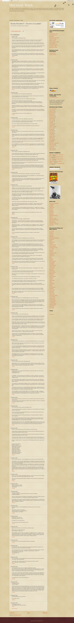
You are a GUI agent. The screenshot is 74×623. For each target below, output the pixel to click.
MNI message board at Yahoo (54, 37)
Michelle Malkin (51, 273)
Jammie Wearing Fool (52, 261)
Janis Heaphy (51, 121)
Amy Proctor (51, 232)
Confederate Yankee (52, 244)
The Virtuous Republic (52, 303)
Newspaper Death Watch (53, 215)
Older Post (45, 612)
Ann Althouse (51, 233)
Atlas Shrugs (51, 235)
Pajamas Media (51, 280)
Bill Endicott (51, 114)
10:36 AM (13, 488)
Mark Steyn (51, 269)
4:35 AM (13, 293)
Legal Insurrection (52, 266)
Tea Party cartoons (52, 145)
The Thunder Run (52, 302)
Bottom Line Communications (54, 203)
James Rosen (51, 119)
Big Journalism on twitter (53, 44)
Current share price (52, 53)
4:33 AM (13, 233)
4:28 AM (13, 169)
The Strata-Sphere (52, 299)
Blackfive (50, 240)
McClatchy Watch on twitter (53, 33)
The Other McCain (52, 298)
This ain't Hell (51, 306)
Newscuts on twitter (52, 40)
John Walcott (51, 125)
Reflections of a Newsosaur (53, 219)
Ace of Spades (51, 231)
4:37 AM (13, 336)
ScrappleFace (51, 288)
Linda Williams (51, 133)
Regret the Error (51, 221)
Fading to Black (51, 207)
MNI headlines (51, 36)
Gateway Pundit (51, 255)
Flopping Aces (51, 254)
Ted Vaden (51, 147)
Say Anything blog (52, 287)
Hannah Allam (51, 118)
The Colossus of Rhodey (53, 295)
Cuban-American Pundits (53, 247)
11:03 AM (13, 513)
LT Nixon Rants (51, 268)
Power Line (51, 284)
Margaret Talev (51, 136)
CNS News (51, 243)
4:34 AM (13, 263)
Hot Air (50, 257)
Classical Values (52, 242)
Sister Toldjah (51, 291)
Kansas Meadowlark (52, 265)
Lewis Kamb (51, 132)
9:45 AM (13, 480)
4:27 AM (13, 147)
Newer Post (11, 612)
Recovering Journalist (52, 218)
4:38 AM (13, 366)
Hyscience (51, 258)
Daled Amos (51, 250)
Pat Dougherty (51, 140)
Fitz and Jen (51, 208)
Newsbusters (51, 214)
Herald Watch (51, 211)
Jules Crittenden (52, 262)
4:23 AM (13, 56)
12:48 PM (13, 599)
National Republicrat (52, 276)
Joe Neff (50, 122)
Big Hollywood (51, 239)
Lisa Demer (51, 134)
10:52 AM (13, 502)
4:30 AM (13, 181)
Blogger (42, 620)
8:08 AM (13, 471)
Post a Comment (14, 608)
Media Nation (51, 212)
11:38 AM (13, 563)
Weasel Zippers (51, 307)
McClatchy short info (52, 54)
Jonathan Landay (52, 126)
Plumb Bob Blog (52, 283)
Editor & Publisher (52, 43)
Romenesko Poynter (52, 222)
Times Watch (51, 225)
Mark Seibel (51, 137)
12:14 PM (13, 592)
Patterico (50, 281)
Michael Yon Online (52, 272)
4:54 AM (13, 394)
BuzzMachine (51, 204)
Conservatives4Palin (52, 246)
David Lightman (51, 115)
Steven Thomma (52, 144)
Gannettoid (51, 210)
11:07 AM (13, 523)
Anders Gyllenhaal (52, 108)
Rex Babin (51, 141)
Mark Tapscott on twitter (53, 47)
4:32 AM (13, 214)
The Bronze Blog (52, 294)
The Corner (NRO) (52, 296)
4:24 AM (13, 89)
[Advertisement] (57, 63)
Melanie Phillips (51, 270)
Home (28, 612)
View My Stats (51, 314)
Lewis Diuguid (51, 130)
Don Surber (51, 251)
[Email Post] (23, 31)
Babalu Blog (51, 236)
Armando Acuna (51, 111)
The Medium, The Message (53, 223)
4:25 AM (13, 114)
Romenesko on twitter (52, 39)
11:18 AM (13, 542)
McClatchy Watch (21, 5)
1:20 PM (13, 606)
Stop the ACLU (51, 292)
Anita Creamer (51, 110)
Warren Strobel (51, 148)
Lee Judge (51, 129)
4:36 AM (13, 309)
